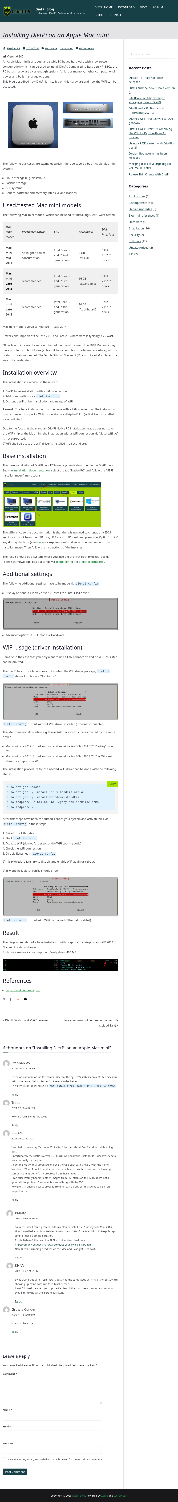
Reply (14, 1094)
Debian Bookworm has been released (148, 156)
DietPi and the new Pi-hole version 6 (152, 90)
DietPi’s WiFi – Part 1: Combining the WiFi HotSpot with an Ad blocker (150, 133)
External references (142, 215)
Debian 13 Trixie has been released (146, 80)
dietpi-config (64, 562)
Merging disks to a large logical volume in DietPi (150, 166)
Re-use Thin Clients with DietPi (149, 174)
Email (7, 1426)
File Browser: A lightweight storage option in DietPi (146, 100)
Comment (10, 1374)
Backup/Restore (139, 203)
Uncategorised (139, 247)
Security (134, 235)
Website (8, 1443)
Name (7, 1410)
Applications (137, 196)
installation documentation (31, 470)
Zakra (104, 1495)
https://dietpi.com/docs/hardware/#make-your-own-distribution (53, 1244)
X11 (131, 254)
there (40, 542)
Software (135, 241)
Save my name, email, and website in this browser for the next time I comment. (55, 1459)
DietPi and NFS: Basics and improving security (146, 110)
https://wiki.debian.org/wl (23, 990)
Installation (66, 48)
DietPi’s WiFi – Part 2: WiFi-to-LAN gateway (151, 121)
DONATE (116, 15)
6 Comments (86, 49)
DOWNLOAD (126, 7)
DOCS (144, 7)
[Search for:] (152, 54)
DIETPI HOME (104, 7)
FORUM (158, 7)
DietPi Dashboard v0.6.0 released (27, 1020)
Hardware (51, 48)
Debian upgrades (140, 209)
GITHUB (100, 15)
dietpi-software (92, 562)
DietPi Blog (44, 9)
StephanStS (13, 48)
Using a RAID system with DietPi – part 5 (151, 145)
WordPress (120, 1495)
